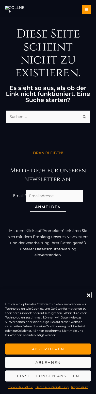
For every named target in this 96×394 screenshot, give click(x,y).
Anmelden (48, 206)
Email (19, 195)
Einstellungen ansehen (48, 376)
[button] (88, 294)
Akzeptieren (48, 349)
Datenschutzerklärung (52, 387)
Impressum (79, 387)
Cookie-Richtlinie (20, 387)
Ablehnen (48, 362)
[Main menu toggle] (86, 9)
